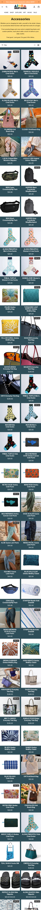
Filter (5, 45)
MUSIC (29, 12)
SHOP (12, 12)
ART (24, 12)
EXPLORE (18, 12)
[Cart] (38, 7)
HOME (6, 12)
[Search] (6, 7)
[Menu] (2, 7)
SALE (35, 12)
